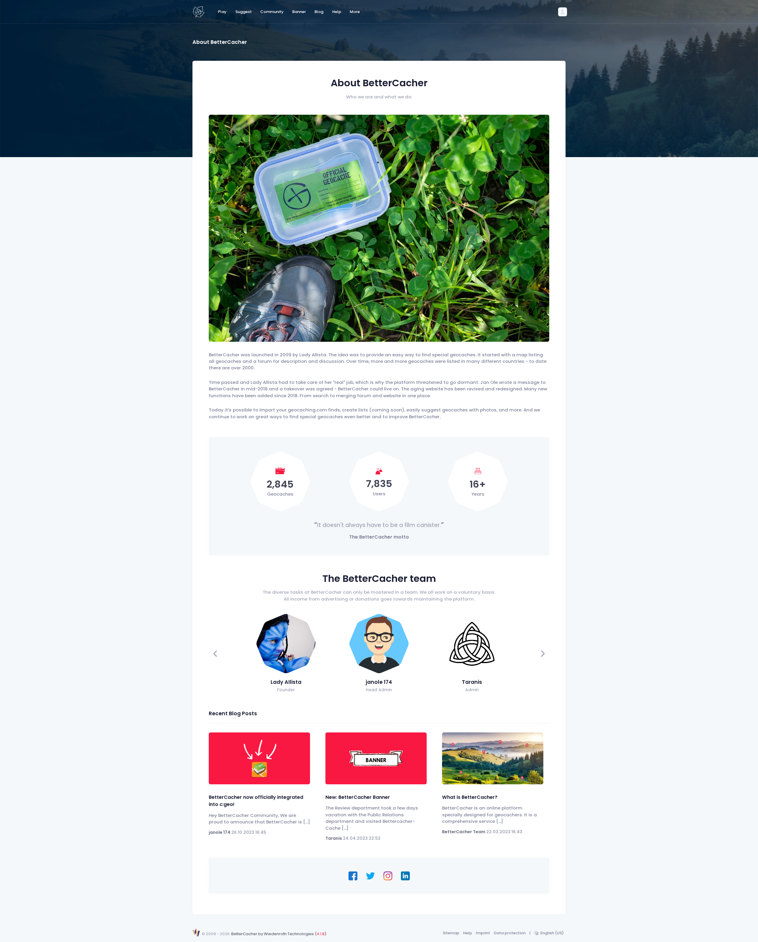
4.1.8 (321, 934)
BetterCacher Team (463, 832)
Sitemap (451, 933)
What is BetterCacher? (469, 797)
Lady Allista (286, 682)
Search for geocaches (361, 228)
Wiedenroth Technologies (289, 934)
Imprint (483, 933)
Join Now (411, 228)
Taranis (472, 682)
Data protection (510, 933)
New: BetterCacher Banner (357, 797)
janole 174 (379, 682)
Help (467, 933)
